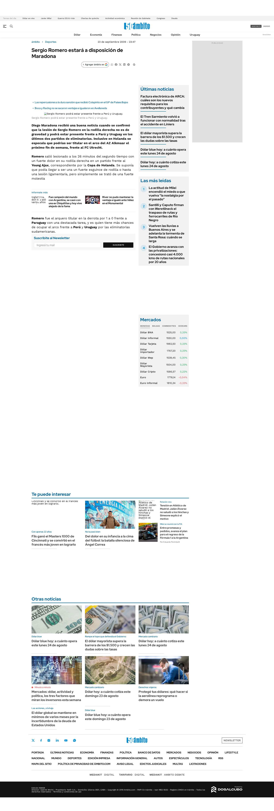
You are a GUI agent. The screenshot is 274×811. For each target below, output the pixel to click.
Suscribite (118, 245)
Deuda (174, 18)
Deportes (50, 42)
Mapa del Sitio (42, 764)
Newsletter (267, 34)
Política (135, 34)
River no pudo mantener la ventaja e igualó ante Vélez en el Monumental (118, 200)
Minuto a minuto (43, 687)
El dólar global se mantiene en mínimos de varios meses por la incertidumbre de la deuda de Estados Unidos (55, 719)
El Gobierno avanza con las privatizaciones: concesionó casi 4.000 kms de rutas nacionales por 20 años (167, 254)
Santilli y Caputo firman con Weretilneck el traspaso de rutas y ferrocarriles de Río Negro (166, 212)
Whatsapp (74, 740)
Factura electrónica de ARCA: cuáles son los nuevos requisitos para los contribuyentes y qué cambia (162, 102)
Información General (132, 758)
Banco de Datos (149, 752)
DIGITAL (102, 774)
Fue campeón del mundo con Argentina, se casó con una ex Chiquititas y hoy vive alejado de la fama (65, 201)
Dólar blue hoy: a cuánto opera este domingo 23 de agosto (107, 717)
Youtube (65, 740)
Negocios (155, 34)
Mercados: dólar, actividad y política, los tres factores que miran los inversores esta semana (56, 696)
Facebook (41, 740)
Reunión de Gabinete (140, 18)
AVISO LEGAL (125, 764)
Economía (96, 34)
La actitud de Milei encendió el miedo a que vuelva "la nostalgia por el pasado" (167, 193)
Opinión (175, 34)
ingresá (266, 26)
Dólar (77, 34)
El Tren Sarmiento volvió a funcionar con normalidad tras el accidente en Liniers (163, 120)
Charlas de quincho (90, 18)
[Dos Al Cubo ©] (226, 789)
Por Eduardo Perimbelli (170, 542)
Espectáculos (179, 758)
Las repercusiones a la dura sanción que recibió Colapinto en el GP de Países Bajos (81, 102)
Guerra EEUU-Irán (66, 18)
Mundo (56, 758)
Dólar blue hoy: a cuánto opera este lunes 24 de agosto (163, 151)
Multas (178, 764)
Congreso (161, 18)
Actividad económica (115, 18)
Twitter (33, 740)
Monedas (145, 326)
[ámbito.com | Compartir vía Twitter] (120, 64)
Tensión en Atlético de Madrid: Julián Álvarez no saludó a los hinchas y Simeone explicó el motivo (174, 512)
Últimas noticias (62, 752)
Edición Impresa (99, 758)
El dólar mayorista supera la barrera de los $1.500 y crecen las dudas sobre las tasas (163, 137)
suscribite (256, 26)
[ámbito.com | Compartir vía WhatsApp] (112, 64)
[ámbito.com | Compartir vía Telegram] (128, 64)
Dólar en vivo (29, 18)
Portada (38, 752)
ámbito (36, 42)
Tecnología (203, 758)
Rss (220, 758)
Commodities (169, 326)
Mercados (173, 752)
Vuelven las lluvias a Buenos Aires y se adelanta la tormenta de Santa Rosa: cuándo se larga (166, 233)
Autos (158, 758)
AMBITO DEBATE (167, 774)
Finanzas (116, 34)
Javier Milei (46, 18)
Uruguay (195, 34)
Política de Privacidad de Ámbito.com (84, 764)
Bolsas (156, 326)
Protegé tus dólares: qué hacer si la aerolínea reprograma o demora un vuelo (163, 696)
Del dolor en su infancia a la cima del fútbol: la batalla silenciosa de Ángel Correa (110, 540)
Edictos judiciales (153, 764)
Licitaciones (197, 764)
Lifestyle (231, 752)
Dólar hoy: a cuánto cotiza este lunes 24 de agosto (163, 164)
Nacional (38, 758)
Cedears (182, 326)
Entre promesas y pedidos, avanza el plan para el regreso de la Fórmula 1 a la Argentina (174, 532)
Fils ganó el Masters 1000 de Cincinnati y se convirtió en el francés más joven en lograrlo (54, 540)
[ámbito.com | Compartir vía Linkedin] (124, 64)
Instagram (48, 740)
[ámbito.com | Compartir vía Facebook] (116, 64)
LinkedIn (57, 740)
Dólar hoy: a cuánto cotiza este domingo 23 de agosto (108, 694)
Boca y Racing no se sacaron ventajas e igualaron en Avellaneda (71, 108)
